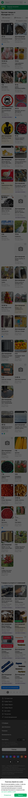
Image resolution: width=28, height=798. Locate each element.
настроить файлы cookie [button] (8, 792)
